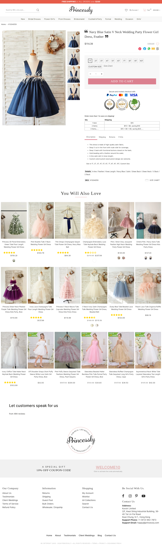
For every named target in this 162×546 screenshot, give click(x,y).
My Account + (134, 10)
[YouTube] (144, 496)
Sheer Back (136, 171)
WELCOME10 (108, 467)
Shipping (102, 137)
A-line (94, 171)
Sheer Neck (146, 171)
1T (90, 61)
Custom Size (95, 66)
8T (130, 61)
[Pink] (123, 258)
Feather (101, 171)
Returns (112, 137)
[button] (10, 252)
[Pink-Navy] (150, 258)
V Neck (87, 174)
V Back (155, 171)
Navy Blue (121, 171)
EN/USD (156, 10)
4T (107, 61)
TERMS (94, 543)
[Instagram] (131, 496)
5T (113, 61)
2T (96, 61)
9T (135, 61)
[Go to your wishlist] (126, 9)
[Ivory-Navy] (146, 258)
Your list (150, 43)
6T (118, 61)
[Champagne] (94, 260)
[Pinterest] (137, 496)
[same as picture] (14, 260)
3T (101, 61)
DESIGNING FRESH (114, 543)
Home (3, 24)
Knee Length (110, 171)
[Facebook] (124, 496)
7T (124, 61)
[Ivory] (97, 325)
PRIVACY (102, 543)
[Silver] (119, 258)
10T (141, 61)
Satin (128, 171)
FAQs (120, 137)
